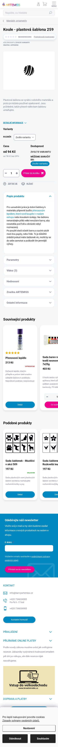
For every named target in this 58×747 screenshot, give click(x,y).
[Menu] (54, 4)
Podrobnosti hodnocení (44, 37)
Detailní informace (13, 123)
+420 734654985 (18, 600)
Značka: (10, 45)
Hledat (50, 13)
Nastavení (29, 728)
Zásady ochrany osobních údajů (20, 720)
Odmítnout (15, 738)
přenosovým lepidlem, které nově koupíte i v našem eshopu (26, 213)
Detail (20, 405)
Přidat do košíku (31, 173)
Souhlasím (43, 738)
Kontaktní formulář (19, 620)
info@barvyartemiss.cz (21, 593)
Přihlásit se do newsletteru (19, 569)
